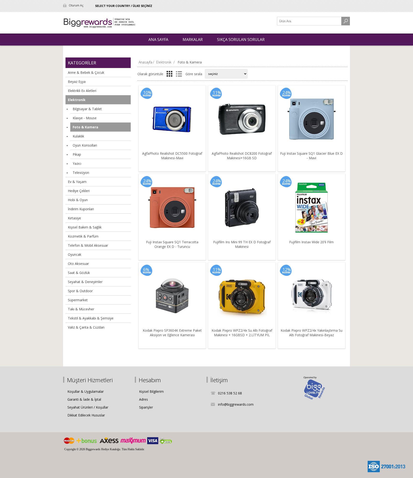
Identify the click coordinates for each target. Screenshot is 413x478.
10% (147, 92)
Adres (143, 399)
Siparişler (146, 407)
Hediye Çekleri (79, 190)
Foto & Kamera (85, 127)
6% (146, 269)
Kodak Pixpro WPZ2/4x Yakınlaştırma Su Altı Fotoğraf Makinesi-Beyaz (311, 332)
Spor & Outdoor (80, 291)
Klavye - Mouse (85, 118)
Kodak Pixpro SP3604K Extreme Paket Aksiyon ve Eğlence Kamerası (172, 332)
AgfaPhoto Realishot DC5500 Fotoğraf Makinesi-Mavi (172, 155)
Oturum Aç (76, 5)
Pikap (77, 154)
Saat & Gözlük (79, 272)
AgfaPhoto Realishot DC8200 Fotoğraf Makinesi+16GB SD (242, 155)
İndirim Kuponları (81, 209)
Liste (178, 73)
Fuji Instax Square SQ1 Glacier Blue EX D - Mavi (311, 155)
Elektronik (77, 99)
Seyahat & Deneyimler (85, 281)
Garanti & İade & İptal (84, 399)
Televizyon (81, 172)
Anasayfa (145, 62)
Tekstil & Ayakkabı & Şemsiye (91, 318)
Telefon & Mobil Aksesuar (88, 245)
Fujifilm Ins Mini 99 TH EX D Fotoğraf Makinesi (242, 244)
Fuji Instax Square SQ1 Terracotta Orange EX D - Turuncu (172, 244)
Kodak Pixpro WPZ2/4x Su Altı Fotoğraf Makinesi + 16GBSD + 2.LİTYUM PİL (242, 332)
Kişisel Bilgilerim (151, 391)
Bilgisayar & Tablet (87, 109)
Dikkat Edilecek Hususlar (86, 415)
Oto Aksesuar (78, 263)
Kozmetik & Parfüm (83, 236)
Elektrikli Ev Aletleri (82, 90)
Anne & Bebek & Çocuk (86, 72)
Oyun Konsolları (85, 145)
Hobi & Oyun (78, 200)
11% (217, 92)
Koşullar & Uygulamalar (85, 391)
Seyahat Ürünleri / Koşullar (87, 407)
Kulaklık (78, 136)
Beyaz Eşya (77, 81)
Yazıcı (77, 163)
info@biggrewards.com (236, 404)
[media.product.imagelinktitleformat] (172, 119)
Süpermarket (78, 300)
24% (287, 92)
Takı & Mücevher (81, 309)
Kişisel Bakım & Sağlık (85, 227)
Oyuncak (74, 254)
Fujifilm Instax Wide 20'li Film (311, 242)
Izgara (169, 73)
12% (287, 269)
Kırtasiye (74, 218)
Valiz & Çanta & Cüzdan (86, 327)
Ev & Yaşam (77, 181)
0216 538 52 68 (230, 393)
